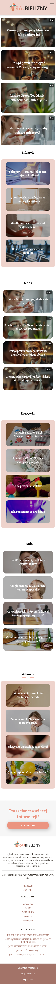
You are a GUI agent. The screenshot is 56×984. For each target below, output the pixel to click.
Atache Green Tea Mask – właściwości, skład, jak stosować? (28, 97)
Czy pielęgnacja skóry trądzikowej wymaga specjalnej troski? (28, 613)
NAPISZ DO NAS (28, 825)
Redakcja (28, 885)
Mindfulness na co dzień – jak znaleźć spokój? (28, 225)
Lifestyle (28, 152)
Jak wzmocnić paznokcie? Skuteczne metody (28, 695)
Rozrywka (28, 413)
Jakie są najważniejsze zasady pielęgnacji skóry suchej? (28, 941)
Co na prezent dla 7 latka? (28, 486)
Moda (28, 283)
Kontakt (28, 890)
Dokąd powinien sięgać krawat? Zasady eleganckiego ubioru (28, 65)
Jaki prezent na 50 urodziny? (28, 512)
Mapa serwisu (28, 973)
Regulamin (28, 979)
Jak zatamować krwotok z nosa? (28, 954)
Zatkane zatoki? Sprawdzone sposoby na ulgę (28, 721)
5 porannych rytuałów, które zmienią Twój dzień (28, 199)
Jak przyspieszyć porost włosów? (28, 772)
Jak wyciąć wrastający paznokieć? (28, 747)
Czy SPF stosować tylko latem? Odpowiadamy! (28, 562)
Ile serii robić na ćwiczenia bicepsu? (28, 251)
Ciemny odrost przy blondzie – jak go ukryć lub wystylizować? (28, 32)
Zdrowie (28, 674)
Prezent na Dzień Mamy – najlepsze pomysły (28, 460)
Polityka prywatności (28, 967)
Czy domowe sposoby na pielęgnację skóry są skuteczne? (28, 639)
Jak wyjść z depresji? (28, 950)
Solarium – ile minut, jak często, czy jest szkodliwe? (28, 173)
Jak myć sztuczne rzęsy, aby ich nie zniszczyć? (28, 130)
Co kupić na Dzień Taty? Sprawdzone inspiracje (28, 434)
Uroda (28, 543)
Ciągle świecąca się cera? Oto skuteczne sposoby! (28, 588)
